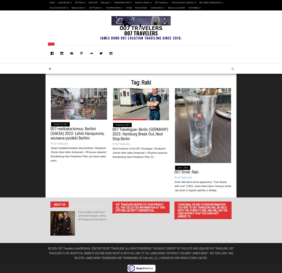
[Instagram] (63, 53)
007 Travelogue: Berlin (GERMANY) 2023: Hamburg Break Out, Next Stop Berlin (140, 134)
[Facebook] (53, 53)
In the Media (193, 8)
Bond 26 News (141, 8)
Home (52, 2)
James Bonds (64, 2)
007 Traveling (161, 2)
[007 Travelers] (50, 69)
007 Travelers (141, 33)
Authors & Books (142, 2)
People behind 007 (122, 2)
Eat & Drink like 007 (58, 8)
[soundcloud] (92, 53)
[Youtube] (112, 53)
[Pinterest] (82, 53)
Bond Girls (93, 2)
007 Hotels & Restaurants (210, 2)
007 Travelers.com (68, 248)
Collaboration (156, 8)
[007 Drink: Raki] (203, 125)
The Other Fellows (113, 8)
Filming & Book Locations (183, 2)
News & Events (77, 8)
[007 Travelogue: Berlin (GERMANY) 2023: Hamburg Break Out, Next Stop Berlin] (141, 104)
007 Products (95, 8)
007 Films (79, 2)
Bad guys (105, 2)
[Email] (72, 53)
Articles (129, 8)
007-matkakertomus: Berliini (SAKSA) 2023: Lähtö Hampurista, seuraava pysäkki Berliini (77, 133)
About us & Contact (176, 8)
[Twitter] (102, 53)
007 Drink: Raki (186, 172)
